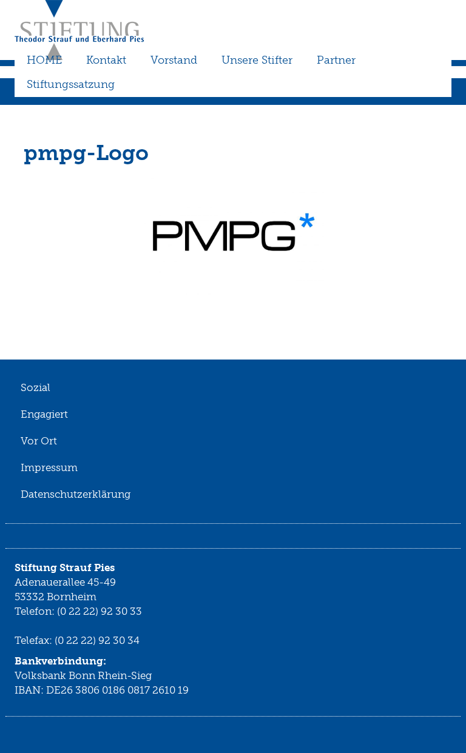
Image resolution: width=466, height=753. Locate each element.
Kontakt (106, 60)
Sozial (35, 387)
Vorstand (173, 60)
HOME (44, 60)
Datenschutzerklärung (75, 494)
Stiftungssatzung (71, 84)
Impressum (49, 467)
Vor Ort (39, 441)
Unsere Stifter (256, 60)
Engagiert (44, 414)
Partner (336, 60)
